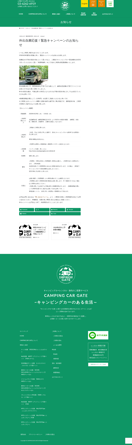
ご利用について (56, 331)
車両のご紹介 (24, 345)
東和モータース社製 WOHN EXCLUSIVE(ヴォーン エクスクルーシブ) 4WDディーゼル (34, 372)
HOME (22, 336)
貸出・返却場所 (56, 363)
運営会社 (23, 434)
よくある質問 (57, 345)
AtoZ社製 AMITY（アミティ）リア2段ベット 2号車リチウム (34, 357)
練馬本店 (56, 368)
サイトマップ (24, 331)
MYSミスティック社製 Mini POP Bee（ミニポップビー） (34, 423)
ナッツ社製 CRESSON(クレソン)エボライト (34, 351)
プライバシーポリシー (35, 434)
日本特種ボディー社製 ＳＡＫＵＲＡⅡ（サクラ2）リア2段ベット (33, 364)
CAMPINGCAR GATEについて (29, 340)
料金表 (54, 349)
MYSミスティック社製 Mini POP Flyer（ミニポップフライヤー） (33, 410)
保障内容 (56, 358)
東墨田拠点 (56, 372)
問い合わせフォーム (41, 197)
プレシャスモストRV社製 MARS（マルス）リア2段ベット (33, 396)
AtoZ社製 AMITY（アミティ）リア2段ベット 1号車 (34, 403)
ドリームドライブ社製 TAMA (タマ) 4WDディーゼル (33, 380)
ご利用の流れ (57, 340)
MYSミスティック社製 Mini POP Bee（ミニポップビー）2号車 (34, 416)
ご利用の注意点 (58, 336)
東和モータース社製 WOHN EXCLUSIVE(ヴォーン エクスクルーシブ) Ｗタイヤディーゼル (34, 388)
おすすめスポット (57, 377)
